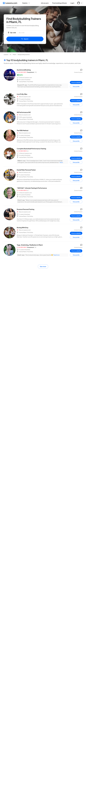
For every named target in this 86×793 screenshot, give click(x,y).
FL (10, 54)
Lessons (6, 54)
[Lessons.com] (10, 3)
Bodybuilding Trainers (24, 54)
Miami (14, 54)
